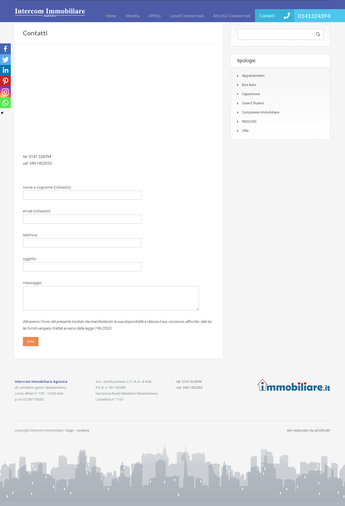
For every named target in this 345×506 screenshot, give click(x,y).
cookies (83, 430)
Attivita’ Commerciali (231, 15)
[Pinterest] (5, 81)
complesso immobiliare (260, 112)
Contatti (267, 15)
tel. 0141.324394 (37, 156)
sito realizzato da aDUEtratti (308, 430)
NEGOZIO (249, 121)
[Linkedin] (5, 70)
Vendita (132, 15)
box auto (249, 85)
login (70, 430)
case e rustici (253, 103)
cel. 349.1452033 (37, 163)
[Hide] (2, 113)
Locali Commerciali (187, 15)
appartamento (253, 76)
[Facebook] (5, 48)
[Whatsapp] (5, 102)
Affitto (155, 15)
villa (245, 131)
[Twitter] (5, 59)
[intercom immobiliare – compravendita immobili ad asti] (50, 15)
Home (111, 15)
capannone (251, 94)
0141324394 (314, 15)
